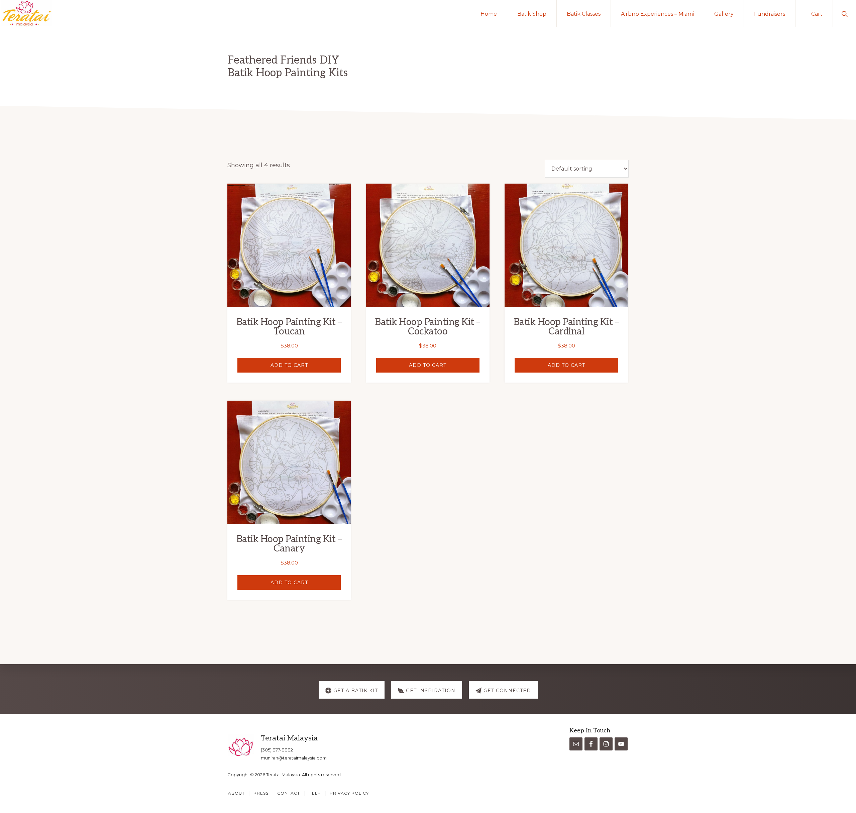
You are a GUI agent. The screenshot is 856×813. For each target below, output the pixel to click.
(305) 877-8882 (277, 749)
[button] (844, 13)
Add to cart (289, 365)
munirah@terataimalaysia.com (294, 757)
